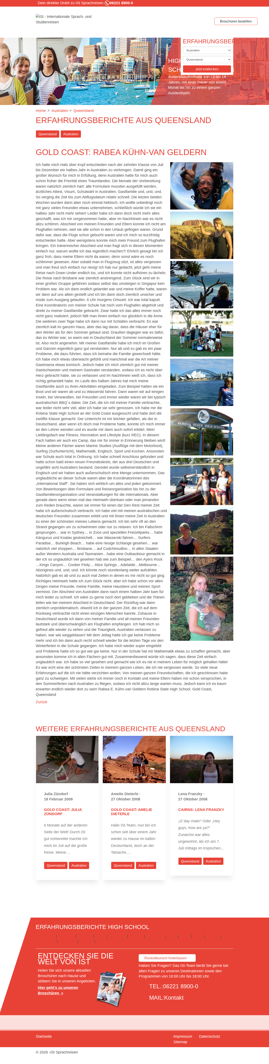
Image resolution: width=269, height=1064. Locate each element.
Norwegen (67, 941)
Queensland (47, 134)
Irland (172, 936)
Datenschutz (209, 1036)
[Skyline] (201, 284)
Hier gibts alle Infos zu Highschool (135, 941)
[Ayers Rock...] (201, 235)
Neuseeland (46, 941)
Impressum (182, 1036)
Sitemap (180, 1042)
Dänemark (117, 936)
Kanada (212, 936)
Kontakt (174, 998)
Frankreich (155, 936)
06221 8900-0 (180, 986)
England (136, 936)
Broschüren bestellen (236, 21)
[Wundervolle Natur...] (201, 531)
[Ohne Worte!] (201, 599)
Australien (70, 134)
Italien (185, 936)
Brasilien (85, 936)
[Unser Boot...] (201, 481)
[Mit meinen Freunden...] (201, 333)
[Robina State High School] (201, 432)
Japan (198, 936)
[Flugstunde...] (201, 186)
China (100, 936)
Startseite (44, 1036)
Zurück (41, 702)
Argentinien (45, 936)
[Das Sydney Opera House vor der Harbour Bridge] (201, 382)
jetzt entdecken (207, 69)
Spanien (86, 941)
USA (100, 941)
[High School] (67, 19)
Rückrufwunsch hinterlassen (165, 958)
